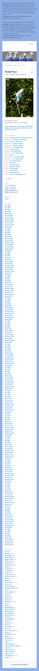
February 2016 (9, 446)
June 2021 (8, 323)
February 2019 (9, 377)
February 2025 (9, 238)
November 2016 (9, 429)
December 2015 (9, 450)
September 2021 (9, 317)
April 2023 (8, 281)
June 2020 (8, 346)
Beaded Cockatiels (15, 166)
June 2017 (8, 415)
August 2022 (8, 296)
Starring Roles (9, 634)
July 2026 (7, 205)
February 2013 (9, 516)
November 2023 (9, 267)
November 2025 (9, 221)
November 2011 (9, 545)
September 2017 (9, 410)
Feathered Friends (10, 588)
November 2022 (9, 290)
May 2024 (7, 255)
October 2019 (8, 361)
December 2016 (9, 427)
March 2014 (8, 491)
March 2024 (8, 259)
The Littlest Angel (18, 147)
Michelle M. (23, 74)
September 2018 (9, 387)
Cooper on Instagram (10, 188)
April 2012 (8, 535)
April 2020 (8, 350)
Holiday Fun (8, 601)
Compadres (8, 571)
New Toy (7, 617)
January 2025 (8, 240)
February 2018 (9, 400)
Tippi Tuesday (9, 650)
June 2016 (8, 439)
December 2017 (9, 404)
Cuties (7, 578)
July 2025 (7, 229)
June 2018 (8, 392)
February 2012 (9, 539)
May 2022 (7, 302)
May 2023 (7, 279)
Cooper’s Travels (17, 143)
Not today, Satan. (14, 164)
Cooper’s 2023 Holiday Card (17, 174)
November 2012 (9, 521)
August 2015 (8, 458)
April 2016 (8, 442)
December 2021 (9, 311)
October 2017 (8, 408)
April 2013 (8, 512)
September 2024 (9, 248)
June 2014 (8, 485)
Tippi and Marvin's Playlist (12, 646)
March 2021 (8, 329)
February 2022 (9, 308)
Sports (7, 632)
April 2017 (8, 419)
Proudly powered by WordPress (19, 664)
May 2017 (7, 417)
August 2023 (8, 273)
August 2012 (8, 527)
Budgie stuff (8, 563)
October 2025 (8, 223)
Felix (6, 590)
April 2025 (8, 234)
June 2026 (8, 207)
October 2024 (8, 246)
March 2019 (8, 375)
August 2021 (8, 319)
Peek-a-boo (8, 623)
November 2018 (9, 383)
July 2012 (7, 529)
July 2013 (7, 506)
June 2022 (8, 300)
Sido (6, 628)
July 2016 (7, 437)
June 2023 (8, 277)
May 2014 (7, 487)
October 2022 (8, 292)
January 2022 (8, 309)
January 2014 (8, 494)
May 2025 (7, 232)
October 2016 (8, 431)
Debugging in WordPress (8, 32)
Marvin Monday (9, 609)
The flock (7, 640)
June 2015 (8, 462)
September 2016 (9, 433)
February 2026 (9, 215)
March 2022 (8, 306)
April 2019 (8, 373)
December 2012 (9, 520)
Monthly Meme (9, 613)
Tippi (6, 642)
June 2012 (8, 531)
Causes (7, 567)
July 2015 (7, 460)
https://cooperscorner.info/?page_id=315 (21, 137)
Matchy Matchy (9, 611)
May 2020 (7, 348)
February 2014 (9, 493)
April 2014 (8, 489)
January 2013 (8, 518)
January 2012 (8, 541)
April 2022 (8, 304)
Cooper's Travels (9, 576)
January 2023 (8, 286)
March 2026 (8, 213)
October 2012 (8, 523)
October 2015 (8, 454)
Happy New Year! (14, 172)
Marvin (7, 605)
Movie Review (9, 615)
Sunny (7, 636)
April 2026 (8, 211)
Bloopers (7, 553)
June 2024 (8, 254)
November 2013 (9, 498)
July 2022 (7, 298)
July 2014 (7, 483)
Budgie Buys (11, 71)
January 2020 (8, 356)
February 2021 (9, 331)
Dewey (7, 580)
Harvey (7, 599)
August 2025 (8, 227)
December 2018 (9, 381)
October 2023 (8, 269)
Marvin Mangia (9, 607)
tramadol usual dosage (19, 139)
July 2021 (7, 321)
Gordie (7, 596)
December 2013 (9, 496)
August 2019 (8, 365)
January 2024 (8, 263)
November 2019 (9, 360)
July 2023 (7, 275)
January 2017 (8, 425)
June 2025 (8, 230)
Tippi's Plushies (9, 651)
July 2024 (7, 252)
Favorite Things (9, 586)
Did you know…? (10, 582)
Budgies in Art (9, 565)
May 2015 (7, 464)
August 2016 (8, 435)
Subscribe (15, 190)
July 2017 (7, 414)
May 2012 (7, 533)
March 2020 (8, 352)
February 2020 (9, 354)
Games (7, 594)
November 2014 (9, 475)
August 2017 (8, 412)
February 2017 (9, 423)
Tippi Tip (7, 648)
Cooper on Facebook (10, 187)
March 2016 (8, 444)
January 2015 (8, 471)
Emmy (7, 584)
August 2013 (8, 504)
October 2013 (8, 500)
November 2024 (9, 244)
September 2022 (9, 294)
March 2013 (8, 514)
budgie (23, 126)
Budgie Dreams (9, 559)
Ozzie (6, 621)
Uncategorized (9, 655)
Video (6, 657)
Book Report (8, 555)
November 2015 (9, 452)
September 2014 (9, 479)
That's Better (8, 638)
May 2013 (7, 510)
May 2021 (7, 325)
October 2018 (8, 385)
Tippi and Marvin (10, 644)
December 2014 (9, 473)
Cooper (14, 128)
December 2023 (9, 265)
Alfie (6, 551)
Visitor (11, 155)
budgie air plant (29, 126)
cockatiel (7, 569)
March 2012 (8, 537)
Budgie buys (8, 128)
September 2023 (9, 271)
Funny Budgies (9, 592)
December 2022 (9, 288)
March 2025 (8, 236)
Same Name (8, 626)
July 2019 (7, 367)
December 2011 (9, 543)
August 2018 (8, 388)
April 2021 (8, 327)
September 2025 (9, 225)
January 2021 (8, 333)
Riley (6, 624)
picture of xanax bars (16, 141)
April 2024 (8, 257)
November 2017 (9, 406)
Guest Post (8, 598)
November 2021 (9, 313)
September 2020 (9, 340)
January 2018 (8, 402)
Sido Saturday (14, 168)
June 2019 (8, 369)
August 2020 (8, 342)
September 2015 (9, 456)
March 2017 (8, 421)
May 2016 (7, 440)
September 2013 (9, 502)
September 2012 (9, 525)
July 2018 (7, 390)
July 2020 (7, 344)
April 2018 (8, 396)
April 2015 (8, 466)
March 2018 (8, 398)
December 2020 (9, 335)
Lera (6, 603)
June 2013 (8, 508)
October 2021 (8, 315)
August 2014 (8, 481)
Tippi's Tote (8, 653)
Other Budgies (9, 619)
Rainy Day (12, 162)
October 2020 (8, 338)
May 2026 (7, 209)
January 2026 (8, 217)
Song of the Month (10, 630)
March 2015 (8, 467)
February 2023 (9, 284)
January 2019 (8, 379)
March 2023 (8, 282)
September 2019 (9, 363)
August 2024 (8, 250)
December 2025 (9, 219)
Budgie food (8, 561)
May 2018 (7, 394)
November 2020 (9, 336)
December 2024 (9, 242)
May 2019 (7, 371)
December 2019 (9, 358)
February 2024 (9, 261)
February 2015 (9, 469)
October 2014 (8, 477)
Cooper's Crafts (9, 574)
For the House (14, 170)
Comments (14, 192)
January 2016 (8, 448)
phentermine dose (12, 129)
